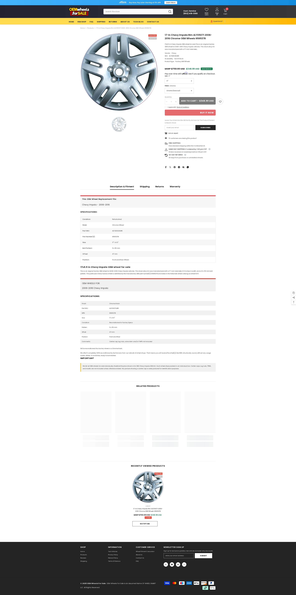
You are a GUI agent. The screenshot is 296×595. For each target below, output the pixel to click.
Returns (159, 186)
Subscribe (205, 127)
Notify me (145, 524)
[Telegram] (179, 167)
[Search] (138, 11)
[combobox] (135, 11)
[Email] (183, 167)
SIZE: (167, 76)
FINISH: (170, 86)
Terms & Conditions (183, 107)
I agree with (172, 107)
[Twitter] (170, 167)
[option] (119, 72)
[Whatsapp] (188, 167)
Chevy (174, 53)
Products (90, 28)
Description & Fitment (122, 186)
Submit (203, 556)
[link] (220, 102)
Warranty (175, 186)
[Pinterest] (175, 167)
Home (82, 28)
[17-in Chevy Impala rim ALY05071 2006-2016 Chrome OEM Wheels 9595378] (148, 487)
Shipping (145, 186)
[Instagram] (172, 564)
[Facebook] (166, 167)
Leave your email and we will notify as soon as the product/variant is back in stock (190, 121)
